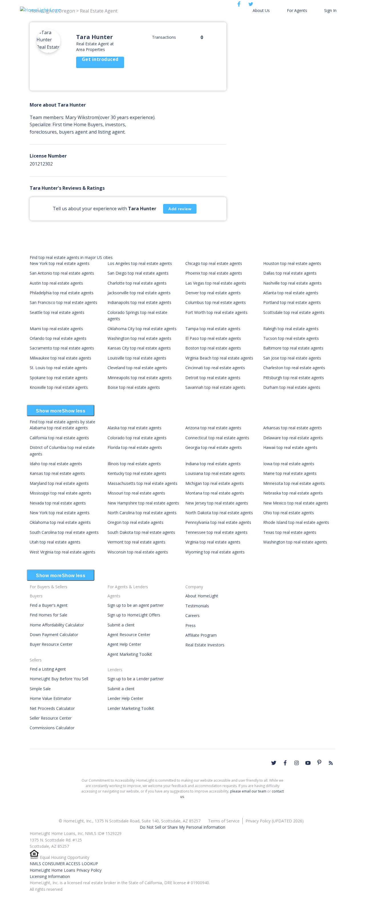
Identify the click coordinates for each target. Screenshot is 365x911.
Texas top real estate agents (289, 532)
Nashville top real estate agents (292, 283)
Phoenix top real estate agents (213, 273)
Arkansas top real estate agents (292, 427)
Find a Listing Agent (48, 669)
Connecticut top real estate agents (217, 437)
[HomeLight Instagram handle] (296, 762)
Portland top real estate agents (292, 302)
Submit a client (121, 625)
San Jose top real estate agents (292, 358)
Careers (192, 615)
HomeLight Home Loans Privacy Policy (66, 870)
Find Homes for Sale (48, 615)
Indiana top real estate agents (213, 463)
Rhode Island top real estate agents (296, 522)
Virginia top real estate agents (212, 542)
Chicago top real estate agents (213, 263)
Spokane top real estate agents (59, 377)
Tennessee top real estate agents (216, 532)
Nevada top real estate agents (58, 503)
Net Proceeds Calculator (52, 708)
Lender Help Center (125, 698)
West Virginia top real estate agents (62, 552)
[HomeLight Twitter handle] (273, 762)
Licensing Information (50, 876)
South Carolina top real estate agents (64, 532)
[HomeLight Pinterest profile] (319, 762)
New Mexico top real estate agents (295, 503)
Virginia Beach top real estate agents (219, 358)
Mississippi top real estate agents (60, 493)
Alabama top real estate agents (59, 427)
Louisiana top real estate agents (215, 473)
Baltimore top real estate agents (293, 348)
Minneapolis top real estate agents (140, 377)
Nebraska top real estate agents (293, 493)
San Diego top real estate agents (138, 273)
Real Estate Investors (204, 644)
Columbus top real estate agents (215, 302)
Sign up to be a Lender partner (136, 678)
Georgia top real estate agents (213, 447)
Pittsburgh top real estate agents (293, 377)
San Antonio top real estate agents (62, 273)
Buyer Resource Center (51, 644)
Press (190, 625)
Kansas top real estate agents (57, 473)
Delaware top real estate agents (293, 437)
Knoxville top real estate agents (59, 387)
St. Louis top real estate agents (58, 367)
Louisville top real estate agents (137, 358)
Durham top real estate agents (291, 387)
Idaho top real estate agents (56, 463)
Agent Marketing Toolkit (130, 654)
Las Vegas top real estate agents (215, 283)
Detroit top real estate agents (212, 377)
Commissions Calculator (52, 727)
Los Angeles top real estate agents (140, 263)
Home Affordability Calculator (57, 625)
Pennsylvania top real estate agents (218, 522)
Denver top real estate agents (213, 292)
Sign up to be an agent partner (136, 605)
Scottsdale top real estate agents (294, 312)
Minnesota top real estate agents (294, 483)
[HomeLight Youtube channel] (308, 762)
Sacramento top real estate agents (62, 348)
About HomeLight (201, 596)
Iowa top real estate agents (288, 463)
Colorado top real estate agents (137, 437)
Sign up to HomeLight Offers (134, 615)
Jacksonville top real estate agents (139, 292)
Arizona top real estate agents (213, 427)
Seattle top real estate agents (57, 312)
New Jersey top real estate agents (216, 503)
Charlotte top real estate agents (137, 283)
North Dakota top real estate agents (219, 512)
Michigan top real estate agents (214, 483)
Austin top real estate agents (56, 283)
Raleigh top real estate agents (291, 328)
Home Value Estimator (50, 698)
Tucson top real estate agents (291, 338)
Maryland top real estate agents (59, 483)
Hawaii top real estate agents (290, 447)
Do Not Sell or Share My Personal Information (182, 827)
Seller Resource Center (51, 718)
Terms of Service (224, 821)
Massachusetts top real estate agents (142, 483)
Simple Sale (40, 688)
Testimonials (197, 605)
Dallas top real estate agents (290, 273)
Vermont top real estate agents (136, 542)
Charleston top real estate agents (294, 367)
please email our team (248, 791)
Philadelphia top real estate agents (62, 292)
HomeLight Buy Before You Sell (59, 678)
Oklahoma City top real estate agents (142, 328)
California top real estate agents (59, 437)
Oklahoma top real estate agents (60, 522)
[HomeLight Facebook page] (285, 762)
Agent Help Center (124, 644)
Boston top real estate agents (213, 348)
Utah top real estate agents (55, 542)
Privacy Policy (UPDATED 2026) (275, 821)
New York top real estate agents (60, 263)
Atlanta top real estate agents (290, 292)
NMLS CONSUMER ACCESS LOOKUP (64, 863)
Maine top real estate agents (290, 473)
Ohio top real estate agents (288, 512)
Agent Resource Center (129, 634)
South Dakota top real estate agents (141, 532)
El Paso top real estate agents (213, 338)
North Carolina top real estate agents (142, 512)
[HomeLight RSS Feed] (330, 762)
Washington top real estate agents (139, 338)
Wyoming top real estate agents (215, 552)
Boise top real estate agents (134, 387)
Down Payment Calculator (54, 634)
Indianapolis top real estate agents (139, 302)
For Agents (297, 10)
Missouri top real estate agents (136, 493)
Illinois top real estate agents (134, 463)
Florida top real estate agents (135, 447)
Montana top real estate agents (214, 493)
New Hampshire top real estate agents (143, 503)
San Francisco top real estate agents (63, 302)
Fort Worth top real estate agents (216, 312)
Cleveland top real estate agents (137, 367)
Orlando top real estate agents (58, 338)
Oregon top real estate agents (135, 522)
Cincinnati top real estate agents (215, 367)
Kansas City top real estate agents (139, 348)
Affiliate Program (201, 635)
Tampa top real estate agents (212, 328)
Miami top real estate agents (56, 328)
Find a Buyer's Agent (49, 605)
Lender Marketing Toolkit (131, 708)
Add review (179, 209)
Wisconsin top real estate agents (138, 552)
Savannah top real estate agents (215, 387)
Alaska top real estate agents (134, 427)
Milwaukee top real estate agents (60, 358)
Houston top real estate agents (292, 263)
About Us (261, 10)
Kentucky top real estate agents (137, 473)
